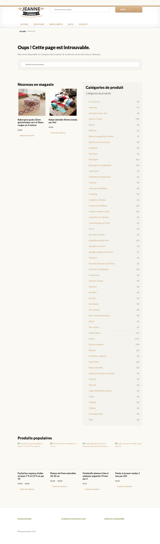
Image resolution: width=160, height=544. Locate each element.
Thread (92, 385)
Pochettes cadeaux (97, 356)
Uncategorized (96, 414)
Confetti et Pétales (97, 200)
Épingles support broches (101, 252)
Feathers (93, 258)
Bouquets (93, 148)
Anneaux (93, 107)
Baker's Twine (95, 119)
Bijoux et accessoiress (99, 142)
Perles (92, 339)
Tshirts (92, 402)
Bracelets (93, 154)
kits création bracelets (99, 315)
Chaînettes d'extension (100, 177)
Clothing (93, 194)
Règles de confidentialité (114, 519)
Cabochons (94, 171)
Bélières (93, 130)
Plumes (92, 350)
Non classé (94, 327)
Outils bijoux (95, 333)
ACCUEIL (24, 24)
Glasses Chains (96, 281)
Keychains (94, 304)
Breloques (93, 159)
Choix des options (58, 133)
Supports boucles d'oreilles (102, 373)
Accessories (94, 102)
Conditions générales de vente (73, 519)
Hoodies (93, 287)
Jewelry (92, 298)
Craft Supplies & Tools (99, 223)
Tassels (92, 379)
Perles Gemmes (96, 344)
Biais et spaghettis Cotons (101, 136)
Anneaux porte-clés (98, 113)
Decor (91, 229)
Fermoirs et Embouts (98, 269)
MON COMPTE (56, 24)
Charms (92, 182)
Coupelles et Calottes (99, 217)
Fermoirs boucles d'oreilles (102, 263)
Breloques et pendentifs (100, 165)
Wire (91, 420)
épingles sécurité (97, 246)
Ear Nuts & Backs (97, 234)
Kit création (94, 310)
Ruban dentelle (96, 367)
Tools (91, 396)
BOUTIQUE (39, 24)
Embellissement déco (99, 240)
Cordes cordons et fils (99, 211)
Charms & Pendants (98, 188)
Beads (91, 125)
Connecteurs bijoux (98, 206)
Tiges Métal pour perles (100, 391)
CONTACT (83, 24)
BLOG (70, 24)
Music (92, 321)
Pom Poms (94, 362)
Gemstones (94, 275)
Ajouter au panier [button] (27, 135)
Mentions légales (25, 519)
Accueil (23, 31)
